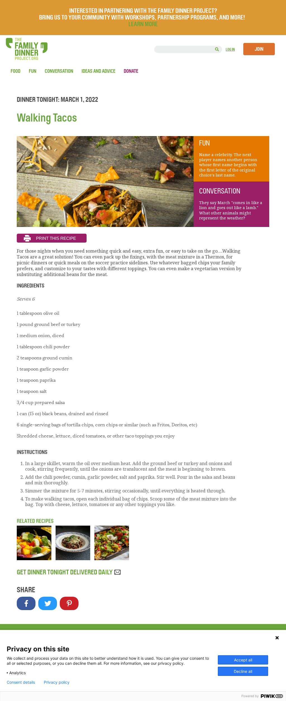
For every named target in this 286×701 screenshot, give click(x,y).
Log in (230, 49)
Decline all (243, 671)
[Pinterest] (69, 603)
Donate (131, 71)
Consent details (21, 682)
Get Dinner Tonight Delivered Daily (65, 572)
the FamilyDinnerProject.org (26, 49)
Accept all (243, 660)
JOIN (259, 49)
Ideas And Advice (98, 71)
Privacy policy (57, 682)
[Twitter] (47, 603)
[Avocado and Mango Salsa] (34, 558)
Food (15, 71)
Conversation (59, 71)
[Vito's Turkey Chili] (73, 558)
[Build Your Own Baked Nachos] (111, 558)
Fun (32, 71)
